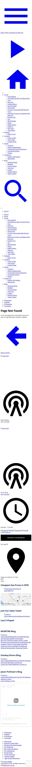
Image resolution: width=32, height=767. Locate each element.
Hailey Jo (10, 127)
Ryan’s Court (12, 134)
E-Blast (10, 170)
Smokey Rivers (12, 104)
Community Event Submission (17, 149)
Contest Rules (12, 142)
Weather (10, 164)
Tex (9, 119)
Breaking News (12, 162)
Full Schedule (12, 97)
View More (16, 425)
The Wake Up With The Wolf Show (19, 98)
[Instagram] (8, 304)
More (6, 160)
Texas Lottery (12, 174)
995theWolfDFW (6, 723)
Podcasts (7, 132)
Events (6, 144)
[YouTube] (7, 306)
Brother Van (11, 117)
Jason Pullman (12, 106)
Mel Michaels (12, 121)
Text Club (11, 168)
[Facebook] (7, 300)
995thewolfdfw (17, 723)
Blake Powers (12, 125)
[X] (7, 302)
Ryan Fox (10, 102)
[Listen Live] (16, 371)
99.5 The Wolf (5, 494)
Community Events (13, 151)
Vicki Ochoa (11, 108)
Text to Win (11, 140)
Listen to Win (12, 138)
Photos (10, 153)
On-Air (6, 95)
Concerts (10, 145)
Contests (7, 136)
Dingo (9, 123)
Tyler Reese (11, 130)
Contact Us (7, 155)
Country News (12, 166)
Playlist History (12, 172)
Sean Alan (11, 129)
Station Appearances (14, 147)
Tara (9, 100)
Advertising (11, 159)
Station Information (14, 157)
